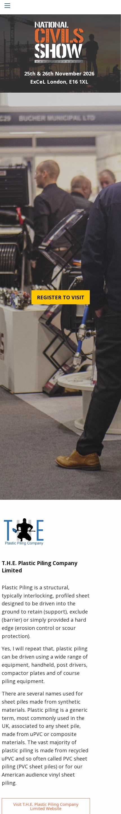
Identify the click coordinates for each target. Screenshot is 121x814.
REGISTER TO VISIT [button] (60, 297)
